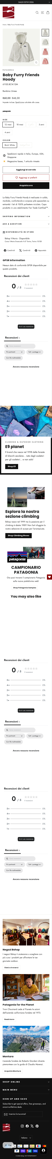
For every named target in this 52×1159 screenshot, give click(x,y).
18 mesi (20, 124)
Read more (9, 1019)
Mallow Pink (25, 145)
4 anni (7, 132)
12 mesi (8, 124)
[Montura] (26, 1039)
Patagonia (8, 70)
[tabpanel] (26, 370)
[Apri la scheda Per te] (43, 1150)
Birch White (10, 145)
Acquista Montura (12, 1071)
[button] (26, 296)
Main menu (10, 1089)
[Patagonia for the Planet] (26, 987)
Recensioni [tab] (12, 338)
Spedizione (19, 102)
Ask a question (12, 224)
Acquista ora (26, 185)
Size (5, 120)
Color (6, 140)
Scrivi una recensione (26, 326)
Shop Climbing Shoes (18, 535)
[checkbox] (13, 358)
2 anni (31, 124)
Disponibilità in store (20, 232)
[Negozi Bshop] (26, 932)
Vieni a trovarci (11, 967)
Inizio (4, 25)
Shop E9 (12, 466)
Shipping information (16, 216)
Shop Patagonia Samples (24, 588)
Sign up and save (15, 1099)
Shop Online (11, 1082)
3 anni (41, 124)
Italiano (24, 1137)
